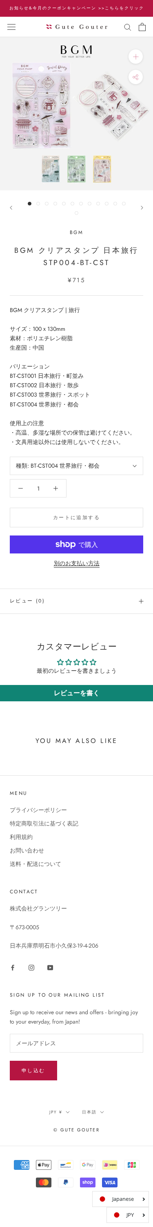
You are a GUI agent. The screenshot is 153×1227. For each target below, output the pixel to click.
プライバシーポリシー (38, 810)
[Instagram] (31, 967)
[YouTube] (50, 967)
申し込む (33, 1070)
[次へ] (142, 208)
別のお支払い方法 (77, 563)
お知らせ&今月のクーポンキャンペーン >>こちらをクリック (76, 8)
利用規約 (21, 837)
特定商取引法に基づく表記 (44, 823)
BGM (76, 232)
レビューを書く (77, 693)
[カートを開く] (142, 27)
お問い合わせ (27, 850)
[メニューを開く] (11, 27)
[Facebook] (13, 967)
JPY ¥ (55, 1112)
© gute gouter (76, 1130)
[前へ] (11, 208)
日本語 (89, 1112)
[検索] (127, 26)
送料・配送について (35, 864)
